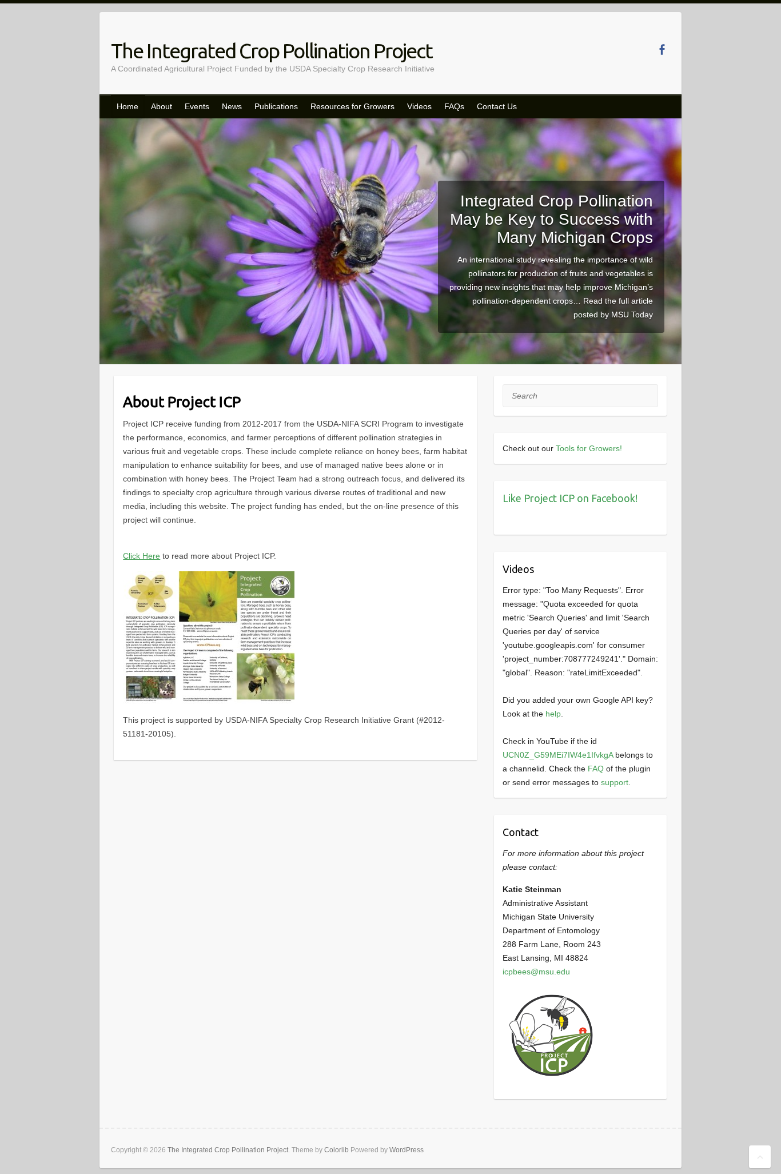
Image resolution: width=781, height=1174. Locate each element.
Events (197, 106)
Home (127, 106)
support (614, 782)
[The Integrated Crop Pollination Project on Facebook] (662, 49)
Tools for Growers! (589, 448)
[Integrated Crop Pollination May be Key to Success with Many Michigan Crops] (390, 125)
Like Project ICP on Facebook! (570, 498)
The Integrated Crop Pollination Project (271, 50)
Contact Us (497, 106)
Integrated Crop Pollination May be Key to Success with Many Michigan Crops (551, 219)
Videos (419, 106)
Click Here (141, 555)
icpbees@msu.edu (536, 971)
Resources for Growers (352, 106)
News (232, 106)
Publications (276, 106)
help (553, 713)
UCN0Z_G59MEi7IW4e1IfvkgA (558, 754)
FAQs (454, 106)
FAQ (596, 768)
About (161, 106)
